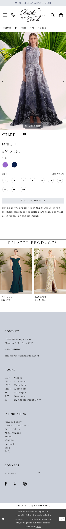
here (39, 526)
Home (7, 27)
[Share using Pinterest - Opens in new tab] (24, 135)
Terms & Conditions (17, 425)
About (8, 436)
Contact (9, 443)
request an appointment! (24, 215)
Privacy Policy (13, 421)
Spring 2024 (38, 27)
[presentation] (16, 271)
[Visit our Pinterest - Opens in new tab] (15, 484)
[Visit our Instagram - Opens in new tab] (25, 484)
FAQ (7, 451)
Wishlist (9, 440)
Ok (62, 519)
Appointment (13, 432)
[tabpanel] (33, 81)
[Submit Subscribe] (38, 473)
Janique (20, 27)
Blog (7, 447)
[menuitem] (5, 15)
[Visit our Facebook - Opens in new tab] (6, 484)
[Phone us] (13, 15)
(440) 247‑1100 (13, 349)
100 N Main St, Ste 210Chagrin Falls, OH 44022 (19, 341)
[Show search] (53, 15)
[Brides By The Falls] (33, 15)
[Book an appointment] (61, 15)
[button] (5, 15)
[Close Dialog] (3, 518)
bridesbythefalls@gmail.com (22, 355)
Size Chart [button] (58, 173)
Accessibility (12, 429)
